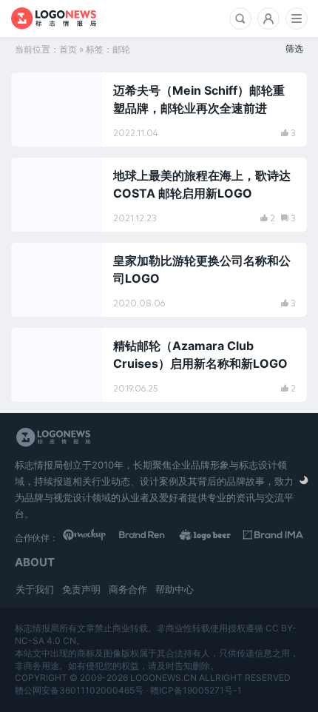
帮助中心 (174, 589)
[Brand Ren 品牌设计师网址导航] (153, 537)
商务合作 (128, 589)
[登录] (268, 18)
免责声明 (81, 589)
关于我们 (35, 589)
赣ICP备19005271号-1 (196, 690)
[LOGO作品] (213, 537)
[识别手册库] (273, 537)
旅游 (38, 175)
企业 (38, 260)
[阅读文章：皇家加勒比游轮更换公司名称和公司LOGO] (159, 280)
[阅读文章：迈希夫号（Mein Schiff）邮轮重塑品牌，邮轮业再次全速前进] (159, 110)
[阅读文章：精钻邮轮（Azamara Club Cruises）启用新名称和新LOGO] (159, 365)
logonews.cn (163, 677)
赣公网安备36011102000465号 (79, 690)
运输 (38, 90)
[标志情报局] (53, 18)
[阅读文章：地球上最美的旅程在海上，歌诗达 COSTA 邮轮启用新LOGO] (159, 195)
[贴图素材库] (93, 537)
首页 (68, 49)
